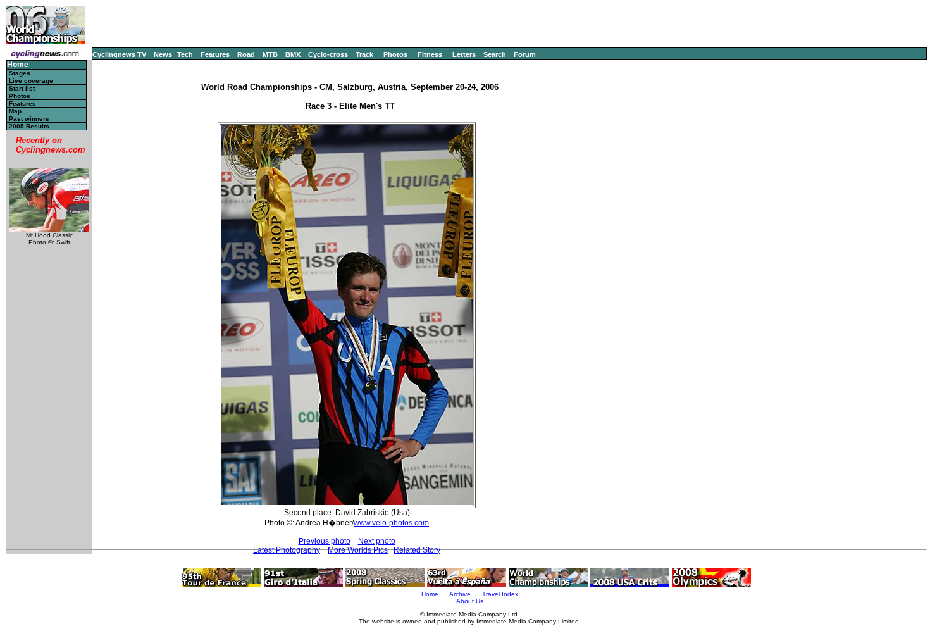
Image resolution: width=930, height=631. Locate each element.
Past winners (29, 118)
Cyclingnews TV (119, 54)
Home (17, 65)
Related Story (417, 550)
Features (215, 54)
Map (15, 111)
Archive (460, 593)
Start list (22, 88)
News (163, 54)
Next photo (376, 541)
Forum (525, 54)
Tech (185, 54)
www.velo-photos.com (391, 522)
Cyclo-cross (328, 54)
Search (494, 54)
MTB (270, 54)
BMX (293, 54)
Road (246, 54)
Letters (464, 54)
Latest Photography (286, 550)
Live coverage (31, 80)
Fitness (430, 54)
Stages (19, 73)
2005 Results (29, 126)
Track (364, 54)
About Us (469, 600)
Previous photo (324, 541)
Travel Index (500, 593)
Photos (395, 54)
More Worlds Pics (358, 550)
